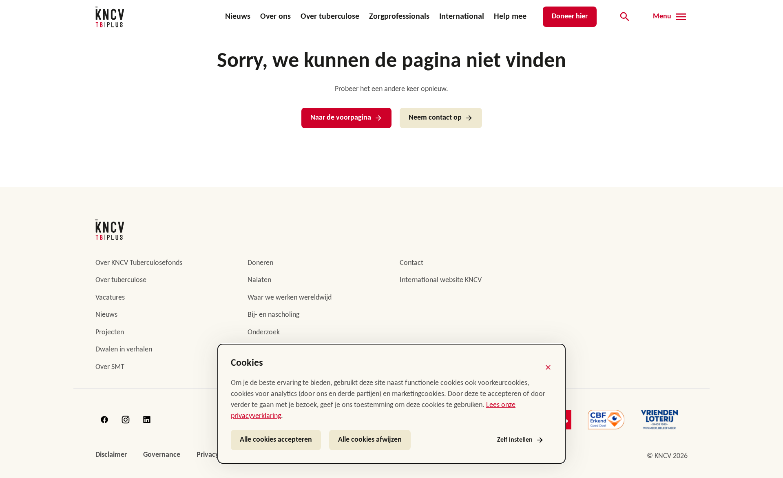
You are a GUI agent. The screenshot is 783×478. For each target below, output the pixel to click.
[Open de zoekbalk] (625, 17)
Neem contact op (435, 118)
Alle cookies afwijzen (370, 440)
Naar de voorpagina (340, 118)
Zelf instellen (515, 440)
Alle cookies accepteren (276, 440)
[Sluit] (548, 367)
